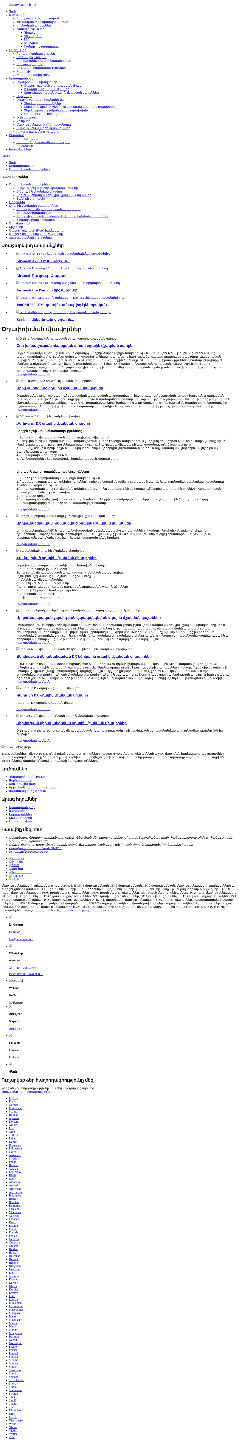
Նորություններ (27, 138)
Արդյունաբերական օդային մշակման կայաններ (61, 92)
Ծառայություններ (30, 29)
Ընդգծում (16, 135)
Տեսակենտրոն (20, 817)
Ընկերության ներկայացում (37, 18)
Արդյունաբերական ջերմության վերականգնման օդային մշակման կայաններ (88, 618)
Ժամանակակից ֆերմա (35, 74)
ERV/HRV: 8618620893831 (26, 974)
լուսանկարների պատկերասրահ (42, 22)
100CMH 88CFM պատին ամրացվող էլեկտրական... (63, 305)
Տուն (12, 11)
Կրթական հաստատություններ (41, 67)
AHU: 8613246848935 (23, 967)
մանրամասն (40, 374)
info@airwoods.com (21, 939)
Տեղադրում (33, 36)
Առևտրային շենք (29, 64)
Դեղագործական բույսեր (35, 53)
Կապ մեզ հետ (20, 149)
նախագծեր (18, 810)
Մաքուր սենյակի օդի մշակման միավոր (54, 85)
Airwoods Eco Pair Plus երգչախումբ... (48, 290)
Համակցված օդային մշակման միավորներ (56, 558)
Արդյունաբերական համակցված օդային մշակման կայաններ (73, 523)
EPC (27, 39)
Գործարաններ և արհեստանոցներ (43, 60)
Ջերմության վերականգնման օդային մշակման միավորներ (71, 723)
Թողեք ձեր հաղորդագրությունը (26, 1091)
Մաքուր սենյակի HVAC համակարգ (43, 124)
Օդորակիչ (24, 96)
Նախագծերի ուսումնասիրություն (43, 142)
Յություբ (15, 1028)
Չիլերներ (23, 121)
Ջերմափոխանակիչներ (42, 103)
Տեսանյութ (24, 145)
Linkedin (14, 1057)
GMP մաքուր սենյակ (31, 57)
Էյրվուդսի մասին (22, 821)
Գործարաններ (20, 780)
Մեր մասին (17, 14)
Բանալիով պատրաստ (42, 46)
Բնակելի (23, 71)
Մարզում (31, 43)
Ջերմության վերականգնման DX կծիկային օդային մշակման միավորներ (84, 656)
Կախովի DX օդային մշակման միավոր (52, 695)
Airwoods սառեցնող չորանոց (37, 131)
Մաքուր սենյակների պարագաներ (43, 128)
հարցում (23, 374)
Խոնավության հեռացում (43, 113)
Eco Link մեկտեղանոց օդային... (45, 319)
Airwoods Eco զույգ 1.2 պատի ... (43, 276)
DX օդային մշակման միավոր (46, 89)
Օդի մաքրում (26, 117)
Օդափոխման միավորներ (36, 82)
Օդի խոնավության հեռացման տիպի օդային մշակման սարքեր (75, 346)
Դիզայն (29, 32)
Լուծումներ (17, 50)
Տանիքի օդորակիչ (30, 198)
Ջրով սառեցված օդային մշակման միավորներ (59, 388)
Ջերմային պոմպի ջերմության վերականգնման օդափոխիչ (70, 106)
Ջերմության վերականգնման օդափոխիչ (56, 110)
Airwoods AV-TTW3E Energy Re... (43, 261)
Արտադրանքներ (22, 78)
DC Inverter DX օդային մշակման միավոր (53, 423)
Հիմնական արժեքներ (33, 25)
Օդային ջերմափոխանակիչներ (41, 99)
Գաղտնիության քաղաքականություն (85, 910)
